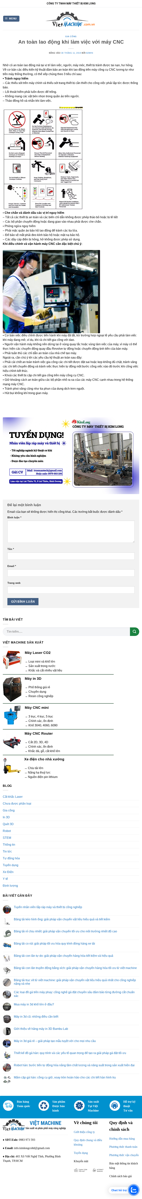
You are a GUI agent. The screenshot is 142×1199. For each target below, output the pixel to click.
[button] (11, 19)
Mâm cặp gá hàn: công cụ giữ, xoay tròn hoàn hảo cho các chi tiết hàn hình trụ (65, 1077)
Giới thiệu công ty (84, 1132)
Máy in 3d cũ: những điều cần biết (36, 1016)
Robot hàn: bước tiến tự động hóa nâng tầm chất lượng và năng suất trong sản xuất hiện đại (74, 1065)
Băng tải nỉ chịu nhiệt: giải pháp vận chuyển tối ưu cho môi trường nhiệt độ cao (65, 931)
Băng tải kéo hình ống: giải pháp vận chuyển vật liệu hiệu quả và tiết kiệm (62, 919)
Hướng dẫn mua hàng (122, 1138)
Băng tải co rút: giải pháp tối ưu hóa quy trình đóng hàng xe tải (54, 943)
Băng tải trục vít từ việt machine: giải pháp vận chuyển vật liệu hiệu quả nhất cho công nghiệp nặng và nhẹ (75, 982)
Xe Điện (8, 872)
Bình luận (14, 517)
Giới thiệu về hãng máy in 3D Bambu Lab (41, 1028)
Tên (10, 549)
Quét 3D (8, 824)
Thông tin (9, 844)
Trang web (14, 582)
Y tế (5, 878)
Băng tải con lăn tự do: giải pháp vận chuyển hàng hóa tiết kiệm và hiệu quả (63, 955)
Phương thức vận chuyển (124, 1155)
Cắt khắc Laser (13, 796)
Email (11, 566)
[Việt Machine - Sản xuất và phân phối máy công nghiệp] (71, 19)
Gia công (71, 36)
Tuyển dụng (10, 865)
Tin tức (7, 851)
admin (89, 53)
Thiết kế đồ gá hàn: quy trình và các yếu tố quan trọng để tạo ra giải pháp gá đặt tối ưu (70, 1053)
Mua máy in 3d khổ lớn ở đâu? (34, 1004)
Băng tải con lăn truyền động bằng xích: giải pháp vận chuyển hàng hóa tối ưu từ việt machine (75, 968)
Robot (7, 830)
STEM (7, 837)
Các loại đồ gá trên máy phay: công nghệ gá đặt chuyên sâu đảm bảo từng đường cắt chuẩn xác (74, 994)
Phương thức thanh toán (123, 1146)
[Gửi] (134, 631)
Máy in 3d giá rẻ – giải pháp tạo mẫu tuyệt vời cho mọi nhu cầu (55, 1041)
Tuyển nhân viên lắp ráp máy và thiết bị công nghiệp (48, 907)
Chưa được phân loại (17, 803)
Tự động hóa (11, 858)
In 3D (6, 817)
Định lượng (10, 885)
